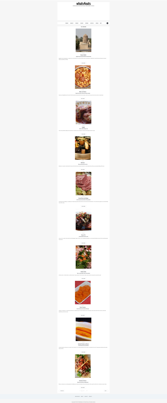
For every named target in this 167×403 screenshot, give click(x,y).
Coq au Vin (83, 235)
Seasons (81, 23)
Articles (97, 23)
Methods (86, 23)
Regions (66, 23)
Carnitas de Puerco (82, 381)
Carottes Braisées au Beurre (83, 344)
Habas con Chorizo (83, 92)
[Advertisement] (83, 14)
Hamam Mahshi (83, 55)
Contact (86, 396)
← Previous (62, 390)
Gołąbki (83, 127)
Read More (83, 98)
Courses (76, 23)
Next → (106, 390)
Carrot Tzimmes (83, 307)
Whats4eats (77, 396)
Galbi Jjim (82, 163)
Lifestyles (92, 23)
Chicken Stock (83, 272)
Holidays (71, 23)
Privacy (90, 396)
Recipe (83, 53)
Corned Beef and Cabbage (83, 198)
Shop (101, 23)
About (82, 396)
